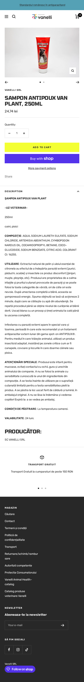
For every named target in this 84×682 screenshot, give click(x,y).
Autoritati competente (18, 565)
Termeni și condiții (16, 528)
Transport (11, 547)
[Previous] (6, 82)
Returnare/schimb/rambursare (21, 556)
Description (14, 191)
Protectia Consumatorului (20, 572)
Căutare (10, 514)
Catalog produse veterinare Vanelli (15, 594)
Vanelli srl (13, 90)
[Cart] (77, 17)
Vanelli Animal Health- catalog (18, 582)
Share (8, 176)
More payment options (42, 168)
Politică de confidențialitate (15, 538)
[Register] (62, 625)
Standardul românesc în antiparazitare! (42, 5)
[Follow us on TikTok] (26, 649)
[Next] (77, 82)
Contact (10, 521)
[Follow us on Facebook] (9, 649)
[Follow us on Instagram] (17, 649)
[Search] (14, 16)
